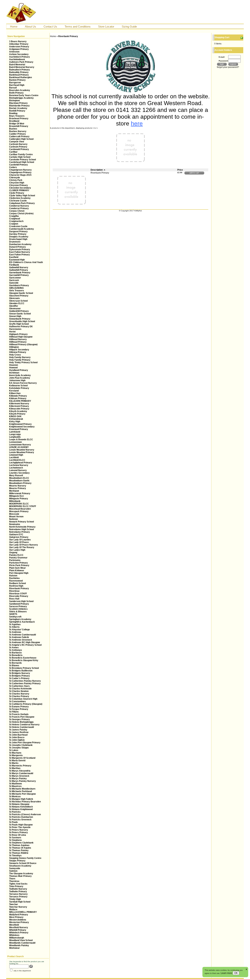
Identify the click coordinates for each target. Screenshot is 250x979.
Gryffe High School (19, 324)
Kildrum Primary (17, 398)
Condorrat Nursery (19, 206)
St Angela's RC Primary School (25, 645)
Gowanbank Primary (19, 319)
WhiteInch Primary (18, 932)
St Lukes (13, 750)
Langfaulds (15, 437)
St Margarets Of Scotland (22, 758)
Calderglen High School (21, 139)
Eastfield (13, 257)
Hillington (14, 347)
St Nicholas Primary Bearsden (25, 801)
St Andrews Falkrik (19, 637)
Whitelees (14, 935)
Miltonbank (14, 501)
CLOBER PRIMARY (19, 190)
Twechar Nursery (18, 907)
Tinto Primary (16, 886)
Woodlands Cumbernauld (22, 943)
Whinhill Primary (17, 930)
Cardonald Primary (19, 149)
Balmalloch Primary (19, 69)
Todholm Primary (18, 891)
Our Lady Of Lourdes (20, 539)
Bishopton (14, 100)
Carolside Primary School (22, 159)
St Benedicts (16, 655)
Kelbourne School (18, 385)
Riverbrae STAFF (18, 593)
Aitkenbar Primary (18, 44)
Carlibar (13, 152)
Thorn (12, 878)
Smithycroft (15, 616)
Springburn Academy (20, 619)
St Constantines (17, 701)
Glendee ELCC (16, 303)
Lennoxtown (15, 442)
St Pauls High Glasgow (21, 824)
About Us (30, 26)
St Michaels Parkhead (20, 791)
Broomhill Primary (18, 126)
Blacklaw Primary (18, 103)
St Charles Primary (19, 696)
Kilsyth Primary (17, 414)
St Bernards (15, 663)
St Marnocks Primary (20, 765)
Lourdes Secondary (19, 473)
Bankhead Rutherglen (20, 77)
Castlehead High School (21, 162)
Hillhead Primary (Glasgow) (23, 344)
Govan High (15, 316)
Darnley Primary (17, 234)
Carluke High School (19, 157)
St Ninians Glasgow (19, 804)
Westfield (14, 925)
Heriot (12, 331)
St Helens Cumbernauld (21, 727)
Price (180, 170)
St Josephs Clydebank (21, 745)
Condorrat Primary (19, 208)
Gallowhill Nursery (18, 267)
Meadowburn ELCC (19, 478)
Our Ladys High (17, 550)
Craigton (13, 224)
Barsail (13, 87)
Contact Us (50, 26)
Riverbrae (14, 591)
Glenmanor (15, 308)
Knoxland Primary (18, 429)
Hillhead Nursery (18, 339)
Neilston (13, 519)
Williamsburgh (16, 937)
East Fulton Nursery (19, 252)
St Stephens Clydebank (21, 842)
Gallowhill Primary (18, 270)
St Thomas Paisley (19, 850)
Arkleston (14, 51)
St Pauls (13, 822)
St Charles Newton (19, 691)
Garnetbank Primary (19, 272)
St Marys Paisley (18, 778)
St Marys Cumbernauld (21, 773)
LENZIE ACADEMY (19, 447)
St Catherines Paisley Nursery (25, 681)
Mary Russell (16, 475)
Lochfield (14, 457)
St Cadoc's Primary (19, 678)
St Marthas (14, 768)
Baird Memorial (17, 64)
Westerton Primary (19, 922)
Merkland (14, 491)
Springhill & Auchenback (22, 622)
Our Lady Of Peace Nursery (23, 545)
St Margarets (16, 755)
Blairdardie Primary (19, 105)
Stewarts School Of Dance (22, 863)
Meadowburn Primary (20, 483)
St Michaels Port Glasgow (22, 794)
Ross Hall (14, 598)
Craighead (14, 218)
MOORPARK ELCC (19, 503)
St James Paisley (18, 729)
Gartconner (15, 277)
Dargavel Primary (18, 231)
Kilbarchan (14, 393)
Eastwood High (17, 259)
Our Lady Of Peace (19, 542)
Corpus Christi (16, 211)
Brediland (14, 121)
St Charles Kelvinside (20, 688)
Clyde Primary (16, 193)
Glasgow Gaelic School (21, 293)
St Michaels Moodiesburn (22, 788)
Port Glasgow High (18, 573)
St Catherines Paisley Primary (25, 683)
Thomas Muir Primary (20, 876)
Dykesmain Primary (19, 249)
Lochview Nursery (18, 465)
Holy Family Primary (19, 360)
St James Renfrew (18, 732)
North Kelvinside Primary (22, 527)
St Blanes (14, 665)
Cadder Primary (17, 134)
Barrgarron (15, 82)
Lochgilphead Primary (20, 462)
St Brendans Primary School (24, 668)
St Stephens (15, 840)
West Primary (16, 917)
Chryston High (16, 182)
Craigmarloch (16, 221)
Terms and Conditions (78, 26)
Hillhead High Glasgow (20, 337)
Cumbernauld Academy (21, 229)
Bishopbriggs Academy (21, 98)
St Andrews (15, 632)
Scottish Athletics (18, 609)
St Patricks (15, 812)
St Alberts (14, 627)
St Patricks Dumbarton (21, 817)
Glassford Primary (18, 295)
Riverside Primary (18, 596)
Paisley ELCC (16, 555)
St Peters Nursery (18, 830)
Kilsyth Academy (18, 411)
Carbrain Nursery (18, 144)
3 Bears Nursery (18, 41)
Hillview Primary (17, 352)
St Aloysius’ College (19, 629)
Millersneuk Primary (19, 493)
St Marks (13, 763)
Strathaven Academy (20, 866)
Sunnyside (14, 868)
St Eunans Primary (19, 706)
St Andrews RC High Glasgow (24, 642)
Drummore (14, 241)
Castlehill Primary (18, 164)
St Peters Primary (18, 832)
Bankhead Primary (19, 75)
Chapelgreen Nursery (20, 170)
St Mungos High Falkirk (21, 799)
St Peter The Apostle (20, 827)
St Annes (14, 647)
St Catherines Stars (19, 686)
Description (97, 170)
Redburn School (17, 583)
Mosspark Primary (19, 511)
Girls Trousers (16, 290)
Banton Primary (17, 80)
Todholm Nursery (18, 889)
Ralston (13, 575)
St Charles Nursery (19, 693)
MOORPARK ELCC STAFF (22, 506)
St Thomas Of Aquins (20, 848)
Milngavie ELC (16, 496)
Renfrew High (16, 586)
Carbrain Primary (18, 146)
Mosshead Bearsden (20, 509)
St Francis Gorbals (19, 714)
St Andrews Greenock (20, 640)
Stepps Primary (17, 860)
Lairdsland (14, 432)
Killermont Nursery (19, 403)
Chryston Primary (18, 185)
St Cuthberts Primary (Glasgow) (25, 704)
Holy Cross (15, 354)
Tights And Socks (18, 884)
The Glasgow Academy (21, 873)
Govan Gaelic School (20, 313)
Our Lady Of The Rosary (21, 547)
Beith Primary (16, 93)
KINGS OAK (15, 416)
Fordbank (14, 265)
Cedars (13, 167)
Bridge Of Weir (16, 123)
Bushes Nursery (17, 131)
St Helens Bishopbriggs (21, 722)
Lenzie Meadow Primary (21, 452)
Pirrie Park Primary (19, 565)
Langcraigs (15, 434)
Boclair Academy (18, 108)
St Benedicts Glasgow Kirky (23, 660)
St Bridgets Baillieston (20, 670)
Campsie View (16, 141)
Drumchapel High (18, 239)
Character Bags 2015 (20, 175)
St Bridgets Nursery (19, 673)
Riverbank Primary (19, 588)
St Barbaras (15, 652)
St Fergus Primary (18, 709)
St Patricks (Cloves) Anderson (25, 814)
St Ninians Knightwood (21, 809)
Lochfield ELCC (17, 460)
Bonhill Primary (17, 111)
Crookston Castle (18, 226)
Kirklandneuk (16, 419)
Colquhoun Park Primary (22, 203)
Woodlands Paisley (19, 945)
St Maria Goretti (17, 760)
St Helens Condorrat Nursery (24, 724)
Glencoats (14, 298)
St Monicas (15, 796)
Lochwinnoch (16, 467)
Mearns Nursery (17, 485)
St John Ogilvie (17, 740)
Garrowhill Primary (19, 275)
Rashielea (14, 578)
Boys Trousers (17, 116)
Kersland (14, 390)
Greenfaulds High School (22, 321)
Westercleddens (17, 919)
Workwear (14, 948)
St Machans (15, 753)
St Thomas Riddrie (18, 853)
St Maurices (15, 786)
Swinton (13, 871)
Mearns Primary (17, 488)
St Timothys (15, 855)
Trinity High (15, 899)
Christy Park (15, 180)
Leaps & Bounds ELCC (21, 439)
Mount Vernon (16, 516)
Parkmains (14, 560)
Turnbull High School (19, 901)
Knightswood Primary (20, 424)
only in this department (22, 971)
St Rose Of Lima (17, 835)
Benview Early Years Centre (23, 95)
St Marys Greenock (19, 776)
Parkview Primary (18, 562)
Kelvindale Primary (19, 388)
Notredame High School (21, 529)
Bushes (13, 128)
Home (13, 26)
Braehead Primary (18, 118)
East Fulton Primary (19, 254)
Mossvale (14, 514)
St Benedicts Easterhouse (22, 658)
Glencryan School (18, 301)
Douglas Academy (18, 236)
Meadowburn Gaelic (19, 480)
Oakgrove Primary (18, 537)
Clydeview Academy (20, 198)
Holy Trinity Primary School (23, 362)
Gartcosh (14, 280)
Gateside (13, 283)
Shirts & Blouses (18, 611)
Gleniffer (13, 306)
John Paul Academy (19, 378)
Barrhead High (16, 85)
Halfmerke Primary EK (21, 326)
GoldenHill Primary (19, 311)
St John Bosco (16, 737)
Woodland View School (21, 940)
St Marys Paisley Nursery (22, 781)
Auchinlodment (17, 59)
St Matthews (15, 783)
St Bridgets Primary (19, 675)
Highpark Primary (18, 334)
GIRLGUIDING (16, 288)
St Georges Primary (19, 719)
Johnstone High (17, 380)
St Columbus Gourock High (23, 699)
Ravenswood (16, 580)
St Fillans (14, 711)
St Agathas (15, 624)
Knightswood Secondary (22, 426)
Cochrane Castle (18, 200)
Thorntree (14, 881)
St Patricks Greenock (20, 819)
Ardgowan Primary (19, 49)
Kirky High (14, 421)
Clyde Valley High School (22, 195)
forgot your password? (228, 67)
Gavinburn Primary (19, 285)
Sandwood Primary (19, 604)
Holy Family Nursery (20, 357)
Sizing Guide (129, 26)
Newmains (14, 524)
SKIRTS (13, 614)
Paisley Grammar (18, 557)
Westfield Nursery (18, 927)
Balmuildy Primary (19, 72)
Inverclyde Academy (20, 375)
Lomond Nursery (18, 470)
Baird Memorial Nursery (21, 67)
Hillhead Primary (18, 342)
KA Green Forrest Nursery (23, 383)
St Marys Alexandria (19, 771)
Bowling (13, 113)
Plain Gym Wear (17, 568)
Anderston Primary (19, 46)
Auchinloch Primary (19, 57)
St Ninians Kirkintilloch (21, 806)
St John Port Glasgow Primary (24, 742)
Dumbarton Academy (20, 244)
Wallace (13, 909)
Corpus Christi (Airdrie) (21, 213)
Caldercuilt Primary (19, 136)
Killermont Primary (19, 406)
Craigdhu (14, 216)
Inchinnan (14, 372)
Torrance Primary (18, 896)
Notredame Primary (19, 532)
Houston (13, 365)
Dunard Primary (17, 247)
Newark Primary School (21, 521)
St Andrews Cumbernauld (22, 634)
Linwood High (16, 455)
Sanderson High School (21, 601)
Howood (13, 367)
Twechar (13, 904)
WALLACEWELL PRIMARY (23, 912)
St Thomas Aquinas (19, 845)
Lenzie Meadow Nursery (21, 450)
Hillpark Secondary (19, 349)
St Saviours (15, 837)
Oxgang (13, 552)
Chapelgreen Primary (20, 172)
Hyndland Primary (18, 370)
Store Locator (106, 26)
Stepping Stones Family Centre (25, 858)
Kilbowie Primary (18, 396)
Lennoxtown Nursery (20, 444)
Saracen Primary (18, 606)
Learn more (227, 973)
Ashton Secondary (19, 54)
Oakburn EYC (16, 534)
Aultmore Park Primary (21, 62)
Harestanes (15, 329)
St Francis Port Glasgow (21, 717)
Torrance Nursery (18, 894)
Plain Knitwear (16, 570)
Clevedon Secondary (20, 188)
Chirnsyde (14, 177)
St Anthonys (15, 650)
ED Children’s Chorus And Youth (26, 262)
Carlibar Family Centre (21, 154)
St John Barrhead (18, 735)
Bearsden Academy (19, 90)
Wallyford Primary (18, 914)
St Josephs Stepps (19, 747)
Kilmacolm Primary (19, 408)
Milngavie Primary (18, 498)
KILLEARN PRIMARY (20, 401)
